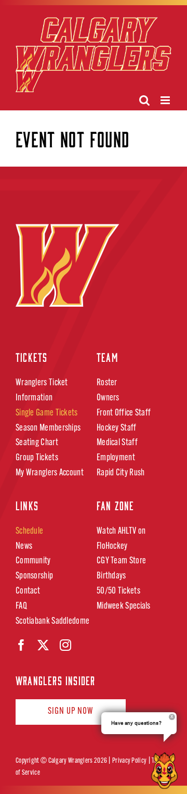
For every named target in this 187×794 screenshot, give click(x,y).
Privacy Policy (129, 761)
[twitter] (43, 645)
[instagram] (65, 645)
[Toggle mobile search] (144, 100)
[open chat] (166, 770)
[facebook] (21, 645)
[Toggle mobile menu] (166, 100)
